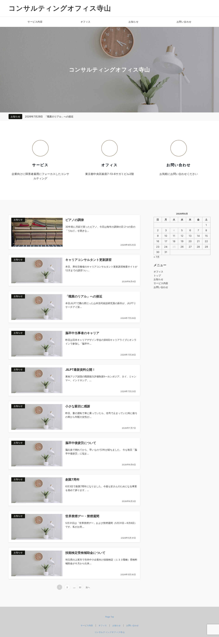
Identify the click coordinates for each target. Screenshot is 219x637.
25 (174, 246)
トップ (157, 275)
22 (80, 587)
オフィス (158, 271)
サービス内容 (161, 283)
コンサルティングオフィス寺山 (60, 8)
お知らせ (158, 279)
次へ (88, 587)
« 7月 (156, 256)
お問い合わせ (161, 287)
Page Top (109, 617)
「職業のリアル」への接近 (59, 116)
